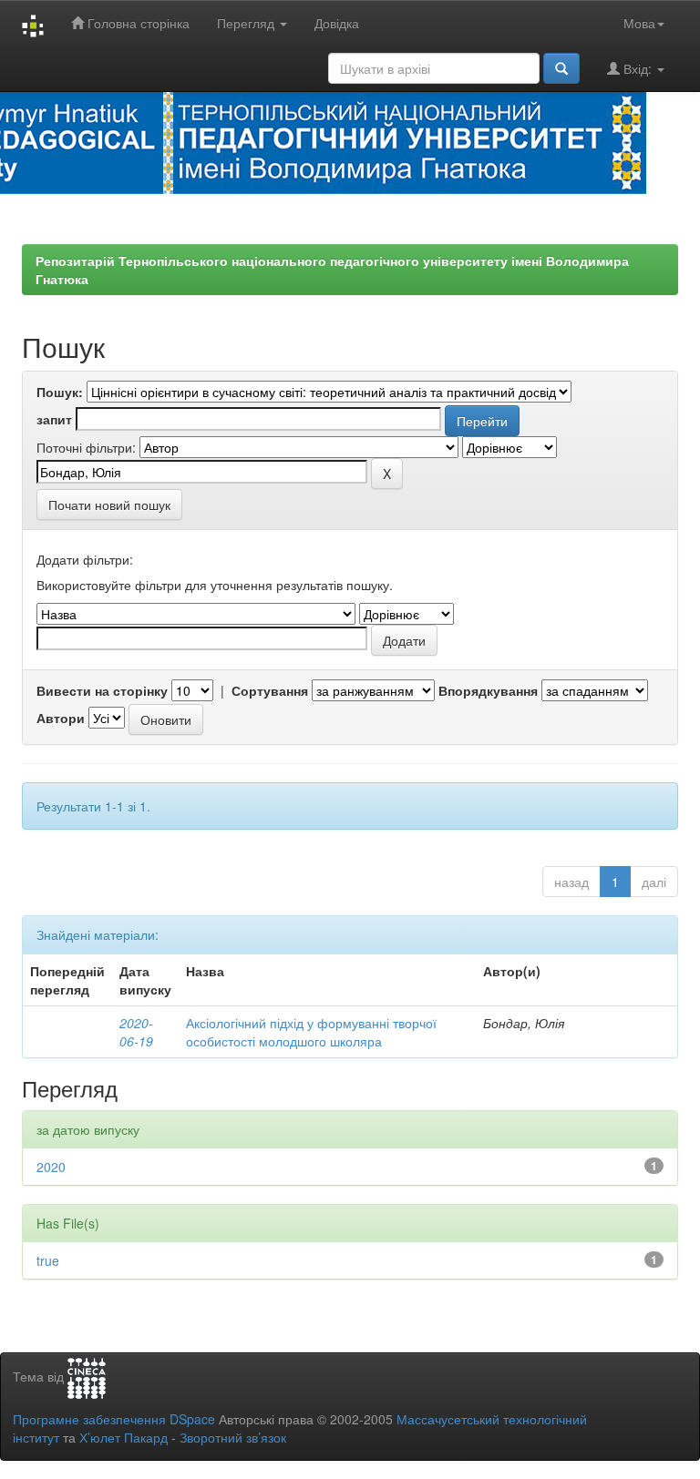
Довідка (336, 23)
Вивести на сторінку (102, 690)
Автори (60, 718)
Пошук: (59, 391)
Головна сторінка (137, 23)
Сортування (270, 690)
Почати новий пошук (109, 504)
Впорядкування (488, 690)
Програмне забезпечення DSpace (114, 1419)
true (47, 1260)
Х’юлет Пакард (123, 1437)
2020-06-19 (136, 1032)
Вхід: (637, 68)
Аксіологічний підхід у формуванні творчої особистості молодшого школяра (311, 1032)
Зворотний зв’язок (233, 1437)
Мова (639, 23)
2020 (51, 1167)
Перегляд (247, 23)
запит (54, 419)
